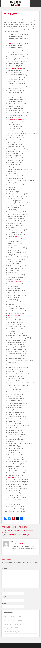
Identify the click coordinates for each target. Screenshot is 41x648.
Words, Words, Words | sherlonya (18, 535)
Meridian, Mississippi (14, 77)
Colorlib (19, 646)
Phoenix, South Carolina (15, 120)
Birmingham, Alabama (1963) (13, 624)
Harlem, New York (13, 315)
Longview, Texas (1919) (11, 628)
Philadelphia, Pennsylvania (16, 43)
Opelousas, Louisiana (14, 68)
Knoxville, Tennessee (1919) (13, 620)
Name (3, 590)
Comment (5, 568)
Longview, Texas (13, 236)
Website (3, 604)
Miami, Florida (12, 477)
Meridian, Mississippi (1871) (12, 617)
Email (3, 597)
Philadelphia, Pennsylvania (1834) (14, 632)
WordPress (32, 646)
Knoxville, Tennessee (14, 281)
